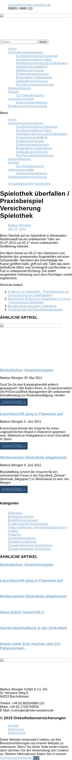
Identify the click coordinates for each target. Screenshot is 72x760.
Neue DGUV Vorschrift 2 (22, 612)
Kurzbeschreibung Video (33, 59)
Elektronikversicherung (32, 74)
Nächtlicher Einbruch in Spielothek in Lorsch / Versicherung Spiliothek (39, 300)
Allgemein (15, 513)
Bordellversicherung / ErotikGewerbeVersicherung (28, 522)
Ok (36, 757)
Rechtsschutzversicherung (35, 84)
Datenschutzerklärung (31, 102)
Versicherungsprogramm (25, 52)
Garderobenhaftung (22, 538)
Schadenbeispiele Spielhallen (29, 183)
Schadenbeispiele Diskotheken (30, 545)
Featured (14, 534)
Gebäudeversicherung (32, 81)
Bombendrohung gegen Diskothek (32, 306)
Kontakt (13, 91)
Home (12, 49)
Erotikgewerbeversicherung (27, 106)
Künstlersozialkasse (22, 541)
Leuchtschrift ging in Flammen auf (31, 414)
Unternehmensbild (21, 99)
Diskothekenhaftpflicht (31, 66)
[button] (36, 113)
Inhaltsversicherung (30, 70)
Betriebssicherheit (21, 516)
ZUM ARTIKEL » (14, 402)
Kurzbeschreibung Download (36, 56)
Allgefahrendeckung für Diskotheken (42, 63)
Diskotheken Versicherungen (26, 370)
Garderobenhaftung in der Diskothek (33, 628)
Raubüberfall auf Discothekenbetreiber (35, 309)
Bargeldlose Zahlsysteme (34, 77)
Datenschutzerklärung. (16, 757)
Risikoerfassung (19, 88)
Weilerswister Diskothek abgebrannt (33, 457)
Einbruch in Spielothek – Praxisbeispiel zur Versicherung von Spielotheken (38, 293)
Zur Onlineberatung (30, 95)
